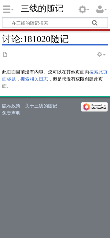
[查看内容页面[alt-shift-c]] (5, 54)
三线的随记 (42, 8)
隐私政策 (11, 106)
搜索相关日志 (34, 79)
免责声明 (11, 113)
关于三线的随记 (41, 106)
